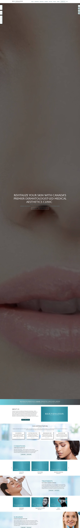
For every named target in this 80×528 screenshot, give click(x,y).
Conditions (36, 1)
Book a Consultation (44, 208)
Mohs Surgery (52, 402)
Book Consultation (25, 419)
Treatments (42, 1)
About (32, 1)
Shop (1, 13)
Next (68, 467)
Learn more (21, 473)
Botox (21, 402)
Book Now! (29, 454)
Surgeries (46, 1)
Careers (58, 1)
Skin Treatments (35, 208)
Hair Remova (34, 402)
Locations (50, 1)
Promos (54, 1)
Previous (11, 467)
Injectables (24, 402)
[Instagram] (67, 1)
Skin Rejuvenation (40, 402)
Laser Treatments (29, 402)
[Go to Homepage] (17, 1)
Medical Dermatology (46, 402)
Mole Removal (57, 402)
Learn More (23, 454)
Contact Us (63, 1)
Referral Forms (1, 19)
